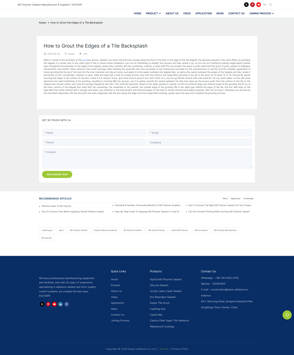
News (225, 198)
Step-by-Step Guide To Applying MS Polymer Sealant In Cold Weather (148, 211)
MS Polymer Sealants (133, 230)
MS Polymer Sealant (78, 230)
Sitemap (164, 348)
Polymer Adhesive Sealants (105, 230)
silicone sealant (201, 230)
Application (236, 198)
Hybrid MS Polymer (179, 230)
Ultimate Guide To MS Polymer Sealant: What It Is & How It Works (57, 206)
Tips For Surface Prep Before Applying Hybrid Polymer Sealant (72, 211)
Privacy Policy (180, 348)
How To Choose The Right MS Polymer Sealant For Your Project (219, 205)
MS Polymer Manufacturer (225, 230)
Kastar (42, 22)
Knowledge (248, 198)
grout (85, 60)
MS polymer (46, 238)
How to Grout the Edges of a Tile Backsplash (76, 22)
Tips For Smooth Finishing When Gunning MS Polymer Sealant (219, 211)
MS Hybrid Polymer (156, 230)
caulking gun (47, 230)
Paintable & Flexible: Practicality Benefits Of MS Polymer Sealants (147, 205)
